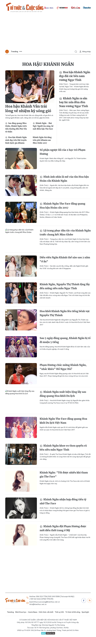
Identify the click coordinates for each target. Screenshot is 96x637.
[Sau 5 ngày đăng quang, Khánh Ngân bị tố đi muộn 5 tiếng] (21, 346)
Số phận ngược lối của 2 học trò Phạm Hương (62, 151)
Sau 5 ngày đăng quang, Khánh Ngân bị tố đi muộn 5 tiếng (65, 340)
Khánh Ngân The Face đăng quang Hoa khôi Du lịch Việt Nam (63, 420)
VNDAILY (62, 7)
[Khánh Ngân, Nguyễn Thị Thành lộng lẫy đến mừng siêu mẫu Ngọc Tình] (21, 293)
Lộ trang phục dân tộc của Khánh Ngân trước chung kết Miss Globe (65, 232)
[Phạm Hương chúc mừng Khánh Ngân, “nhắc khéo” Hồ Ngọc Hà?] (21, 373)
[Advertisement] (48, 31)
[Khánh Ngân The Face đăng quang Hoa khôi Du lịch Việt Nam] (21, 427)
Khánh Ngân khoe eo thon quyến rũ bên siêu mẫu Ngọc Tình (63, 447)
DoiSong (75, 7)
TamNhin (87, 7)
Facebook (83, 600)
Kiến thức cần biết (46, 612)
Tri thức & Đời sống (72, 612)
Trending (14, 51)
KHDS (49, 7)
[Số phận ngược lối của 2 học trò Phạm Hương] (21, 158)
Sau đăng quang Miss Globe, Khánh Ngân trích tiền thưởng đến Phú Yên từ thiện (16, 127)
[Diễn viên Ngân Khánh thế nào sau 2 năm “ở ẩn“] (21, 266)
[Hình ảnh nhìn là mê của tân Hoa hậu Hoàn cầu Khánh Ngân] (21, 185)
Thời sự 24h (59, 612)
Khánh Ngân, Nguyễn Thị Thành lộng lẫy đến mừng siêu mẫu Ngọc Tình (65, 286)
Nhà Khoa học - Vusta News (26, 612)
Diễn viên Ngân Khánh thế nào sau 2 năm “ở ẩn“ (65, 259)
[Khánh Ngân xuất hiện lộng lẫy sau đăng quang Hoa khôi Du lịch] (21, 400)
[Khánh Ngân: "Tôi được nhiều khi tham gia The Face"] (21, 481)
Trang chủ (7, 51)
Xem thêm (20, 51)
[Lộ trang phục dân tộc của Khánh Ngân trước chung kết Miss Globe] (21, 239)
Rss (89, 600)
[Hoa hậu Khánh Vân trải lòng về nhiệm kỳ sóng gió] (29, 86)
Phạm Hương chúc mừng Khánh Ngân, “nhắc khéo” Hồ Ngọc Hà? (63, 367)
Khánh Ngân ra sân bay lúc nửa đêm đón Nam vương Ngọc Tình (73, 102)
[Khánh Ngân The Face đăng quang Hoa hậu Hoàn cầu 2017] (21, 212)
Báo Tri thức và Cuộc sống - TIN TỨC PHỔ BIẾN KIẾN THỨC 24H (24, 8)
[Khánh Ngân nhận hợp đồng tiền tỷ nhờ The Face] (21, 508)
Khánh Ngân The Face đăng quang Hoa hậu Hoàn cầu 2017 (62, 205)
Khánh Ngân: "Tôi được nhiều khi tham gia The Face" (64, 474)
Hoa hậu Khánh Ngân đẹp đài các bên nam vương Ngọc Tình (74, 76)
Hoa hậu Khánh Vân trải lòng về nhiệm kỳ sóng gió (28, 108)
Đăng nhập (86, 51)
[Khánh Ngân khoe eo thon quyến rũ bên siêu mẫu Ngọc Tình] (21, 454)
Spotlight (85, 612)
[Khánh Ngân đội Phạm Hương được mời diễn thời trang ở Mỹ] (21, 535)
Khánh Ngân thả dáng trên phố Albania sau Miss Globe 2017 (42, 140)
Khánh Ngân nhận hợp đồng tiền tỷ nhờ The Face (63, 501)
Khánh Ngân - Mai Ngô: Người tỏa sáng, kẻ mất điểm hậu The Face (43, 126)
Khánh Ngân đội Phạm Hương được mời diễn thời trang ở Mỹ (63, 528)
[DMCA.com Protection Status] (48, 633)
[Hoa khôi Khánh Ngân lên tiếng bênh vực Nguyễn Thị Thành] (21, 319)
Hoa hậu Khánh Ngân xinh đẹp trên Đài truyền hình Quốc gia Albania (16, 140)
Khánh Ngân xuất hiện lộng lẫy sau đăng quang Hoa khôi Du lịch (63, 393)
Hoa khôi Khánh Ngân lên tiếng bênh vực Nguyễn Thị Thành (65, 313)
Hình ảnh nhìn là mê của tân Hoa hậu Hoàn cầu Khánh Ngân (64, 178)
